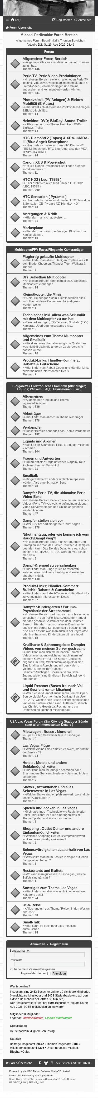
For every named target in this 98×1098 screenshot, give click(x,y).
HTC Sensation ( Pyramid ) (45, 197)
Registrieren (59, 944)
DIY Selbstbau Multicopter (44, 277)
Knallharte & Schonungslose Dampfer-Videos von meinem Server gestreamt (55, 646)
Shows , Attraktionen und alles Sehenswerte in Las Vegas (48, 789)
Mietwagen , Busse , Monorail (47, 732)
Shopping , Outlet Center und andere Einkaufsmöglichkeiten (53, 830)
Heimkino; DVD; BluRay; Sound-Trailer (55, 121)
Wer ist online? (20, 986)
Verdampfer (32, 427)
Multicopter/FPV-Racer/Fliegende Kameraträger (49, 249)
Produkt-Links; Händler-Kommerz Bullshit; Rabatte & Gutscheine (51, 588)
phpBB (27, 1071)
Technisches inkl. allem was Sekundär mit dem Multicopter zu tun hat (54, 317)
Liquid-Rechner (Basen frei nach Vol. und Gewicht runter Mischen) (53, 688)
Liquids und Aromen (39, 441)
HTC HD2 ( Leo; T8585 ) (42, 179)
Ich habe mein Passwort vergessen (32, 969)
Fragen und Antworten (41, 458)
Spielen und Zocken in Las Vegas (50, 808)
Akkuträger (32, 414)
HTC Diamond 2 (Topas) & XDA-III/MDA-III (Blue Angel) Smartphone (56, 140)
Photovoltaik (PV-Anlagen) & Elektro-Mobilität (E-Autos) (53, 102)
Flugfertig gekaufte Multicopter (48, 257)
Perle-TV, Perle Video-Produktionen (52, 76)
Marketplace (33, 228)
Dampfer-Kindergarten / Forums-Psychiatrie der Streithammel (50, 609)
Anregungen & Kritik (40, 214)
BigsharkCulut (19, 1051)
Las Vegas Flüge (36, 745)
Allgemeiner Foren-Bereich (45, 59)
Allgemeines (33, 396)
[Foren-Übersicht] (49, 8)
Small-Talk (31, 922)
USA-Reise (32, 905)
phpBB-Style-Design (64, 1079)
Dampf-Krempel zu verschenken (49, 565)
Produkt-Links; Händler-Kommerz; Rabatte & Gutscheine (51, 362)
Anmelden (37, 944)
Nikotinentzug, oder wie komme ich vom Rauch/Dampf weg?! (56, 536)
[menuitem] (15, 20)
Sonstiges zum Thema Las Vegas (50, 888)
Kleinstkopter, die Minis (42, 294)
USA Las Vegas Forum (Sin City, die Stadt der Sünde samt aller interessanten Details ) (49, 723)
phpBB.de (47, 1075)
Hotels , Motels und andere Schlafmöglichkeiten (45, 764)
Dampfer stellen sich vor (43, 520)
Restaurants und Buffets (43, 871)
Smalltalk (30, 476)
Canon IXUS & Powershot (44, 162)
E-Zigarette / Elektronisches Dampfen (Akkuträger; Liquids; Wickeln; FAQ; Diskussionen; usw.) (49, 387)
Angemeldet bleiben (33, 973)
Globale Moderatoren (59, 1018)
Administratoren (33, 1018)
